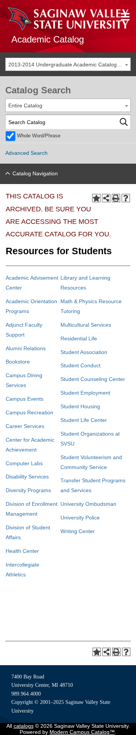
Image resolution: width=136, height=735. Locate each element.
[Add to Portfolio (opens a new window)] (96, 198)
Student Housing (80, 406)
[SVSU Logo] (68, 19)
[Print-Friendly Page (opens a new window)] (116, 198)
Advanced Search (26, 153)
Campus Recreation (29, 412)
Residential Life (78, 338)
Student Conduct (80, 365)
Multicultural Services (85, 325)
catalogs (24, 726)
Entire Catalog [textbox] (25, 105)
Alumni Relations (26, 348)
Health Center (22, 551)
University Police (80, 518)
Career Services (25, 426)
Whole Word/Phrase (38, 136)
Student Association (83, 352)
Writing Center (77, 531)
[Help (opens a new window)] (126, 198)
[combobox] (68, 64)
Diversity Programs (28, 490)
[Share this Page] (106, 198)
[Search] (124, 122)
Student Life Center (83, 420)
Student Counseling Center (92, 379)
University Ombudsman (88, 504)
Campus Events (24, 399)
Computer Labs (24, 463)
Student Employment (85, 393)
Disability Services (27, 477)
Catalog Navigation (35, 173)
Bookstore (18, 362)
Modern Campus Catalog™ (82, 732)
